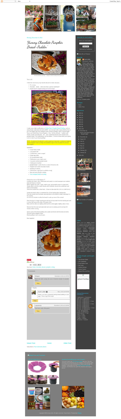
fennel (86, 233)
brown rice (88, 225)
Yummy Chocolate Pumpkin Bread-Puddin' (45, 44)
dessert (44, 267)
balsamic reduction (84, 224)
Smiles (82, 248)
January (82, 152)
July (81, 141)
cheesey (79, 228)
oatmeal (93, 242)
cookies (79, 229)
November (83, 137)
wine (78, 252)
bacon (78, 224)
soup (86, 248)
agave (78, 222)
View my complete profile (83, 99)
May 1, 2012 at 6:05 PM (63, 291)
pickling (93, 244)
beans (93, 224)
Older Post (67, 343)
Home (49, 343)
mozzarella (79, 242)
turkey (78, 251)
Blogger (79, 413)
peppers (89, 244)
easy (79, 233)
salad (88, 247)
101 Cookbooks (82, 261)
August (82, 139)
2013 (80, 124)
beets (78, 225)
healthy (79, 236)
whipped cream (91, 251)
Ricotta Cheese (81, 247)
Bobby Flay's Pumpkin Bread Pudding (55, 128)
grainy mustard (80, 234)
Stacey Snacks (82, 269)
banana (90, 224)
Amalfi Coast (83, 222)
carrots (86, 226)
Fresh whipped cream (35, 174)
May (81, 145)
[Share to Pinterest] (40, 265)
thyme (88, 249)
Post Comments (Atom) (40, 346)
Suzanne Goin (91, 248)
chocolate (38, 267)
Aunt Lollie (41, 292)
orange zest (83, 244)
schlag (44, 174)
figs (89, 233)
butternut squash (80, 226)
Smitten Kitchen (82, 267)
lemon (87, 239)
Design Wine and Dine (84, 271)
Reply (38, 283)
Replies (35, 288)
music (89, 242)
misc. (90, 241)
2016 (80, 117)
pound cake (87, 245)
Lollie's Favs (81, 107)
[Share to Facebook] (39, 265)
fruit (91, 233)
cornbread (85, 229)
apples (88, 222)
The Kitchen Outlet (83, 259)
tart (81, 249)
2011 (80, 128)
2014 (80, 122)
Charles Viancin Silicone (84, 365)
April (81, 148)
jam (86, 238)
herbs (78, 238)
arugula (93, 222)
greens (93, 234)
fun (94, 233)
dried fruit (92, 231)
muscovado (85, 242)
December (83, 130)
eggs (83, 233)
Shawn (37, 276)
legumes (83, 239)
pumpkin (48, 267)
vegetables (83, 251)
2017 (80, 115)
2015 (80, 120)
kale (94, 238)
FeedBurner (89, 49)
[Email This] (34, 265)
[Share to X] (37, 265)
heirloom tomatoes (89, 236)
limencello (84, 241)
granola (88, 234)
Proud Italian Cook (83, 263)
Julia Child (90, 238)
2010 (80, 155)
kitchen (79, 239)
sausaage (93, 247)
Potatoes (82, 245)
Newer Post (31, 343)
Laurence (38, 305)
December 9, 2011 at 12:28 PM (61, 305)
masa (87, 241)
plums (78, 245)
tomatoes (92, 249)
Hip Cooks (81, 265)
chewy (84, 228)
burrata (93, 225)
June (81, 143)
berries (81, 225)
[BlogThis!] (35, 265)
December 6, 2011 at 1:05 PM (62, 276)
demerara (79, 231)
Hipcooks (83, 238)
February (82, 150)
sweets (79, 249)
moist (93, 241)
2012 (80, 126)
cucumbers (92, 229)
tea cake (85, 249)
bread (34, 267)
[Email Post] (30, 264)
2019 (80, 113)
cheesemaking (92, 226)
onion (78, 244)
